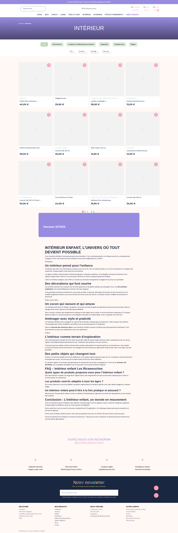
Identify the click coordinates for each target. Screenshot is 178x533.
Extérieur (58, 516)
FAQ (20, 518)
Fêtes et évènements (62, 518)
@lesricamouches (89, 442)
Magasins (93, 514)
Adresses (129, 516)
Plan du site (94, 511)
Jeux (56, 523)
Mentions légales (25, 511)
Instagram (156, 495)
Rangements (119, 44)
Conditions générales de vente (30, 514)
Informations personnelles (136, 509)
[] (42, 8)
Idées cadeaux (60, 520)
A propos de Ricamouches (100, 516)
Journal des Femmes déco (61, 327)
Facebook (156, 488)
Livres (57, 525)
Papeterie (104, 44)
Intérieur (58, 509)
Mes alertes (130, 520)
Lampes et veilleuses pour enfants (81, 44)
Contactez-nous (96, 509)
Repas (133, 44)
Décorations (57, 44)
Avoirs (128, 514)
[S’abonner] (115, 493)
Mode (57, 514)
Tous (44, 44)
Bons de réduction (133, 518)
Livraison (22, 509)
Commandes (130, 511)
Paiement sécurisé (26, 516)
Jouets (57, 511)
